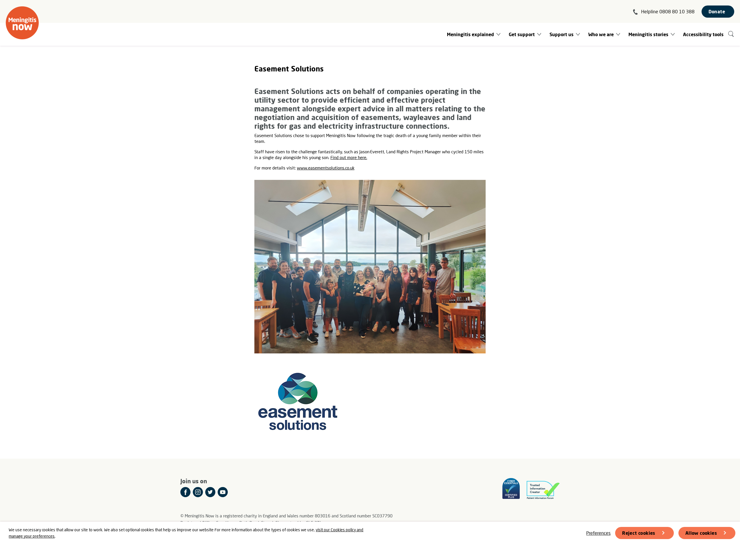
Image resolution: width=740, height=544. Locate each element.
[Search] (731, 34)
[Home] (22, 22)
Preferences (598, 533)
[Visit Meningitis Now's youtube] (223, 492)
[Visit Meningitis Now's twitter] (210, 492)
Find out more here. (348, 157)
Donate (716, 11)
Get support (522, 34)
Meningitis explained (470, 34)
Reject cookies (638, 533)
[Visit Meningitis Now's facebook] (185, 492)
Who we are (601, 34)
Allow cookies (701, 533)
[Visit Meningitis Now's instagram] (198, 492)
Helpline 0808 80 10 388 (668, 11)
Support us (562, 34)
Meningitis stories (648, 34)
